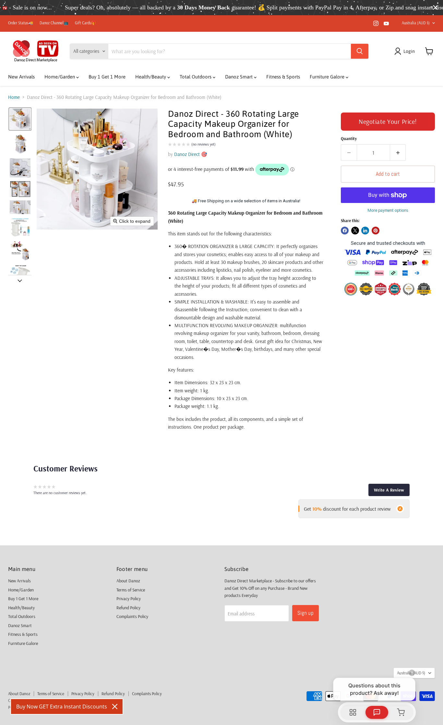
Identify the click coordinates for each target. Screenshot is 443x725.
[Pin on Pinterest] (375, 230)
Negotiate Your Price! (388, 121)
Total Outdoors (196, 76)
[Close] (114, 706)
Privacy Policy (128, 598)
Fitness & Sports (283, 76)
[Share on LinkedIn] (365, 230)
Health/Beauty (151, 76)
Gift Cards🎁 (85, 23)
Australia (416, 22)
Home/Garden (60, 76)
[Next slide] (19, 280)
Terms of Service (130, 590)
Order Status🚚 (20, 23)
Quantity (349, 138)
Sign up (305, 612)
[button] (405, 51)
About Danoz (128, 581)
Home (14, 97)
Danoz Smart (239, 76)
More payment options (387, 210)
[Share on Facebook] (345, 230)
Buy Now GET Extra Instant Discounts (61, 706)
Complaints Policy (132, 616)
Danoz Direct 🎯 (190, 154)
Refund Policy (128, 608)
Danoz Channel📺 (54, 23)
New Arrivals (21, 76)
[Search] (359, 51)
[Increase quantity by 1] (398, 152)
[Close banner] (435, 7)
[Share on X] (355, 230)
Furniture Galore (328, 76)
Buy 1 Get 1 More (107, 76)
